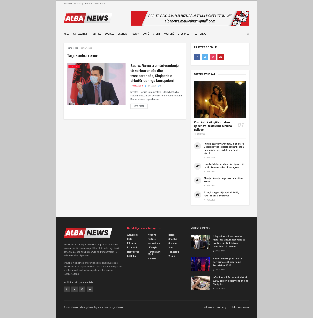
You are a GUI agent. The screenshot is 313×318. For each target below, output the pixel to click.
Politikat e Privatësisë (95, 3)
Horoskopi (133, 251)
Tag (76, 48)
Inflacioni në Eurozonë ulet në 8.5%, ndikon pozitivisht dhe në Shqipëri (230, 281)
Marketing (78, 3)
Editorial (200, 33)
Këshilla (131, 256)
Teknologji (174, 251)
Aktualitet (80, 33)
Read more (139, 106)
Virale (171, 256)
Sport (156, 33)
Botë (146, 33)
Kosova (152, 234)
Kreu (66, 33)
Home (69, 48)
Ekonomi (123, 33)
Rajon (135, 33)
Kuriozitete (154, 243)
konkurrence (86, 48)
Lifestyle (183, 33)
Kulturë (169, 33)
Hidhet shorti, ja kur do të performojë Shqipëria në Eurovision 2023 (227, 262)
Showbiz (173, 239)
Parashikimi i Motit (155, 253)
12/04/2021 (151, 86)
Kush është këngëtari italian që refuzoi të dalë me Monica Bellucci (213, 126)
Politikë (96, 33)
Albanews (68, 3)
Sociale (109, 33)
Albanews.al (76, 307)
